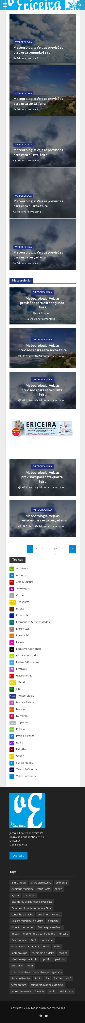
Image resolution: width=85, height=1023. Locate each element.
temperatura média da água (47, 985)
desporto (53, 921)
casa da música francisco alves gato (31, 901)
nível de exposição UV (24, 959)
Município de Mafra (43, 953)
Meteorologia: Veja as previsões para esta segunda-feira (38, 49)
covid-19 (43, 914)
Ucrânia (39, 991)
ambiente (61, 882)
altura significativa (41, 882)
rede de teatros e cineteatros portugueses (36, 972)
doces (15, 933)
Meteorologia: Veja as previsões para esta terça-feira (38, 254)
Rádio (38, 978)
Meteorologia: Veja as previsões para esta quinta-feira (38, 152)
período (60, 959)
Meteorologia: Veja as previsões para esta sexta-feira (38, 101)
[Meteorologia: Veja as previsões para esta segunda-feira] (42, 39)
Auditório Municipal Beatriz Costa (30, 889)
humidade (47, 940)
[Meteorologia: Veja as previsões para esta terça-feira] (42, 244)
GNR (33, 940)
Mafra (57, 946)
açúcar (15, 895)
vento (52, 991)
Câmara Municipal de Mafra (27, 921)
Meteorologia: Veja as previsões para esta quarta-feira (38, 203)
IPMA (46, 946)
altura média (18, 882)
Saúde (58, 978)
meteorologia (19, 953)
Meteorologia (23, 42)
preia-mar (17, 965)
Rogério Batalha (20, 978)
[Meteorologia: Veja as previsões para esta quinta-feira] (42, 141)
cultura (56, 914)
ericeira (63, 933)
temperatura (18, 985)
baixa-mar (29, 895)
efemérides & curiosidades (39, 933)
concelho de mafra (22, 914)
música (63, 953)
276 (55, 550)
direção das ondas (22, 927)
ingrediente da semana (25, 946)
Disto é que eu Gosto (50, 927)
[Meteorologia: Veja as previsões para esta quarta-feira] (42, 192)
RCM (30, 965)
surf (68, 978)
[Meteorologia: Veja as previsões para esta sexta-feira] (42, 90)
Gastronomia (18, 940)
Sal (47, 978)
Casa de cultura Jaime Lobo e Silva (31, 908)
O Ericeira (18, 855)
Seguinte (72, 549)
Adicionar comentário (29, 58)
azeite (58, 889)
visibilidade (66, 991)
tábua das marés (21, 991)
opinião (46, 959)
